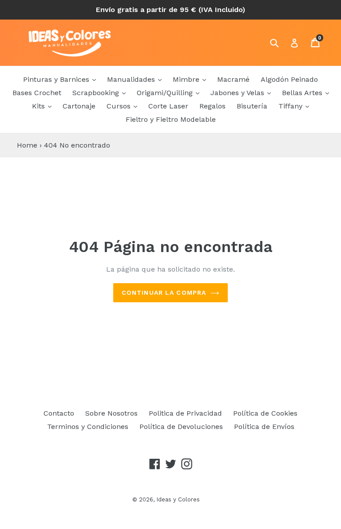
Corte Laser (168, 106)
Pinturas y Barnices (57, 79)
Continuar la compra (164, 292)
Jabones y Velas (238, 92)
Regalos (212, 106)
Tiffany (291, 106)
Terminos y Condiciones (87, 426)
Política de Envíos (264, 426)
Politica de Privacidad (185, 413)
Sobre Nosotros (111, 413)
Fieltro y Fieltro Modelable (171, 119)
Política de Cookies (265, 413)
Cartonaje (79, 106)
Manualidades (132, 79)
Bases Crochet (36, 92)
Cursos (120, 106)
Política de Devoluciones (181, 426)
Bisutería (252, 106)
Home (27, 145)
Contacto (59, 413)
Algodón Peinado (289, 79)
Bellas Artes (303, 92)
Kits (39, 106)
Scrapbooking (96, 92)
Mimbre (187, 79)
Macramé (233, 79)
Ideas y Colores (178, 499)
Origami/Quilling (166, 92)
